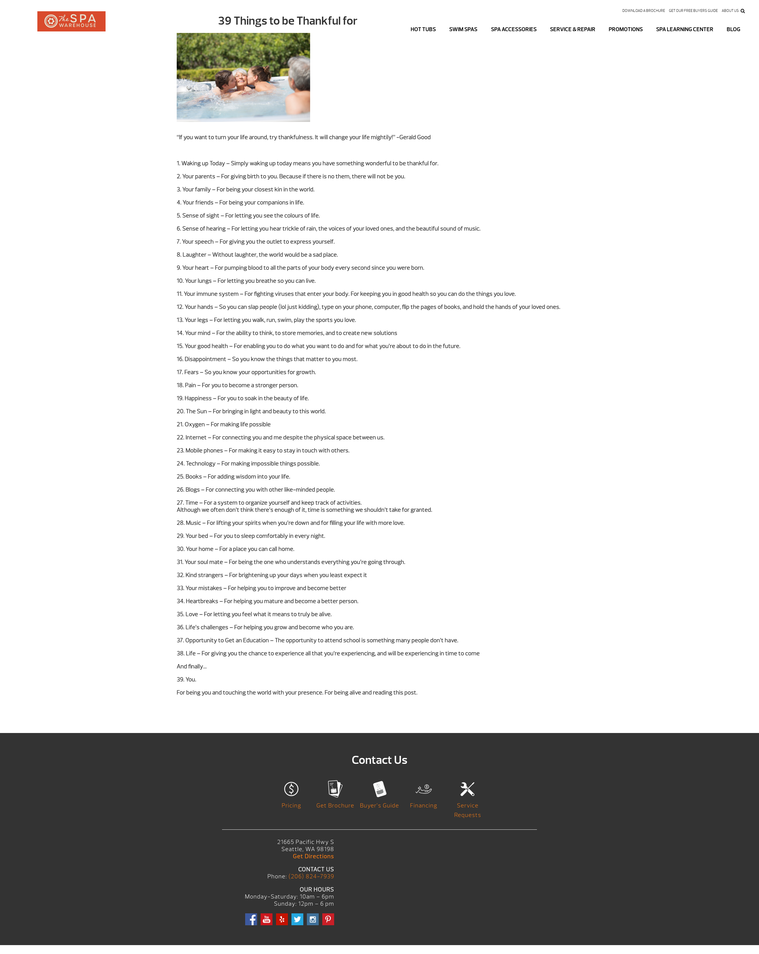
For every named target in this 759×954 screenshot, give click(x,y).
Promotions (626, 29)
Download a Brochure (643, 10)
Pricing (291, 805)
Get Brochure (335, 805)
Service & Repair (572, 29)
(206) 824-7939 (311, 876)
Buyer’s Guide (379, 805)
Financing (423, 805)
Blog (733, 29)
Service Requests (467, 810)
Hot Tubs (423, 29)
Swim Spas (463, 29)
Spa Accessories (514, 29)
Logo (71, 26)
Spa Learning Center (684, 29)
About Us (730, 10)
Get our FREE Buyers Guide (693, 10)
